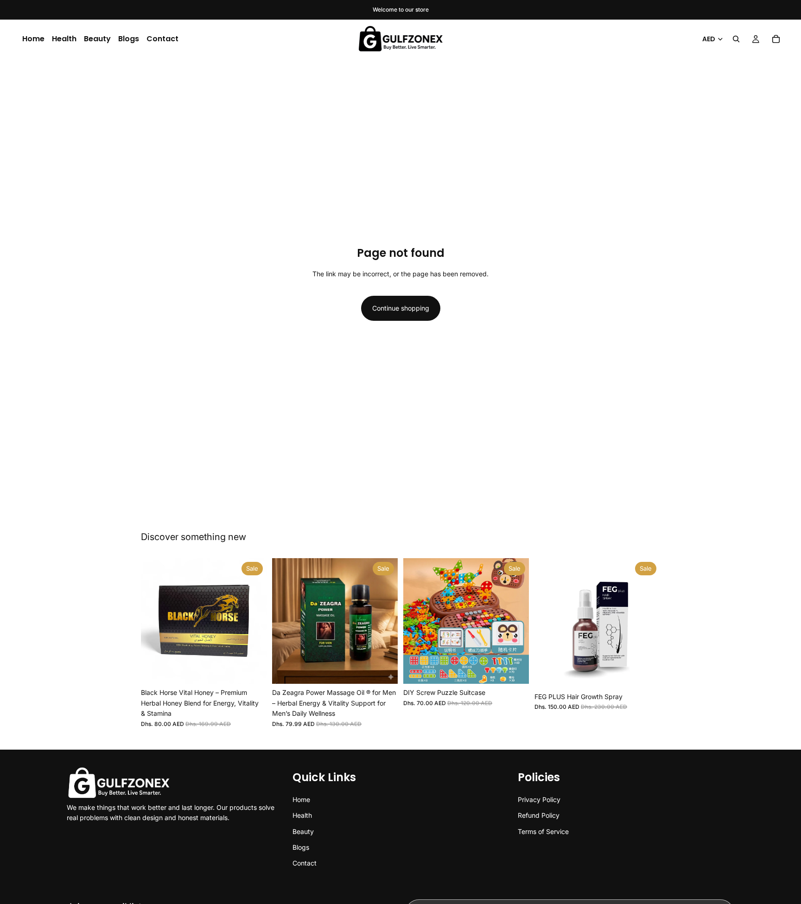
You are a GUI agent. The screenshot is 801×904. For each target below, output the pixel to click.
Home (33, 38)
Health (64, 38)
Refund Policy (538, 815)
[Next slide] (253, 621)
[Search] (736, 39)
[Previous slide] (155, 621)
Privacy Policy (539, 799)
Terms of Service (543, 831)
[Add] (252, 670)
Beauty (97, 38)
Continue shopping (400, 308)
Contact (162, 38)
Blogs (128, 38)
